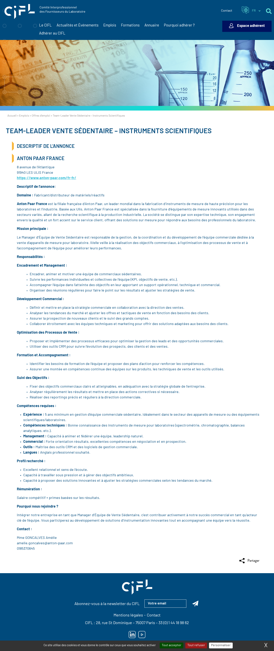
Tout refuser (196, 645)
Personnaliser (221, 645)
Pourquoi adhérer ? (179, 25)
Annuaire (151, 25)
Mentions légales (128, 615)
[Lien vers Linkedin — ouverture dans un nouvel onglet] (132, 635)
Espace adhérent (251, 26)
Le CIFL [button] (45, 25)
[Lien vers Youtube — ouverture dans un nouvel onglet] (141, 635)
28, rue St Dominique (114, 623)
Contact (226, 10)
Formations (130, 25)
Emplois (109, 25)
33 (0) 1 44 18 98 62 (173, 623)
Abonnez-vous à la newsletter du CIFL (107, 604)
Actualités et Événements (77, 25)
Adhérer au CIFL (52, 34)
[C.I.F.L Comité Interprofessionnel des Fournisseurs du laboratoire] (19, 11)
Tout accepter (171, 645)
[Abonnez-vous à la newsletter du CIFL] (195, 603)
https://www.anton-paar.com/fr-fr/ (46, 178)
